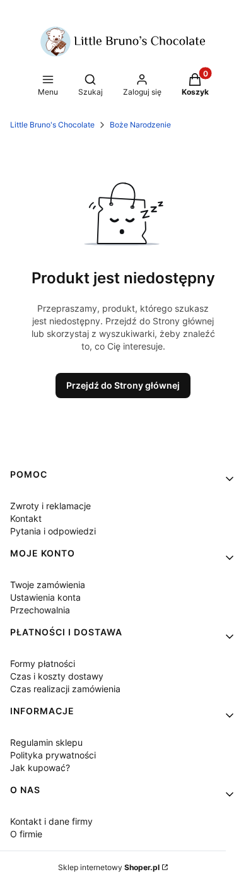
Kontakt (26, 518)
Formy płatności (42, 663)
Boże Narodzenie (140, 124)
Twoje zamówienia (47, 584)
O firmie (26, 833)
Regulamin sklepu (46, 742)
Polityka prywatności (53, 755)
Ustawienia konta (45, 597)
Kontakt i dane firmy (51, 821)
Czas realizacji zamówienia (65, 688)
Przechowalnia (40, 609)
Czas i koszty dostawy (56, 676)
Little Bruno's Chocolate (52, 124)
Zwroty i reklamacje (50, 505)
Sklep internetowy (109, 867)
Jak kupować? (40, 767)
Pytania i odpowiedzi (53, 531)
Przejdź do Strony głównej (123, 385)
